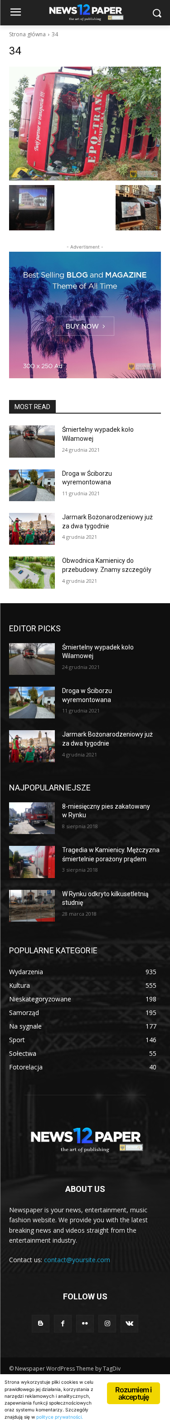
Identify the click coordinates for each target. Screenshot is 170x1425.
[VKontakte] (129, 1323)
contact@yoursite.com (77, 1259)
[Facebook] (63, 1323)
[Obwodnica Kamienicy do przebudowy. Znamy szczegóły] (32, 572)
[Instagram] (107, 1323)
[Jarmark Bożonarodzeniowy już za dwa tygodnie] (32, 529)
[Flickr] (85, 1323)
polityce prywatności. (59, 1417)
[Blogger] (40, 1323)
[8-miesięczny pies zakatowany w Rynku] (32, 818)
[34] (85, 124)
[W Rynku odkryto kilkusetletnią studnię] (32, 906)
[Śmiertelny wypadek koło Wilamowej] (32, 441)
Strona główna (27, 34)
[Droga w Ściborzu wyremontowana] (32, 485)
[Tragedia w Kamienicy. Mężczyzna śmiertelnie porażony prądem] (32, 862)
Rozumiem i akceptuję (133, 1393)
